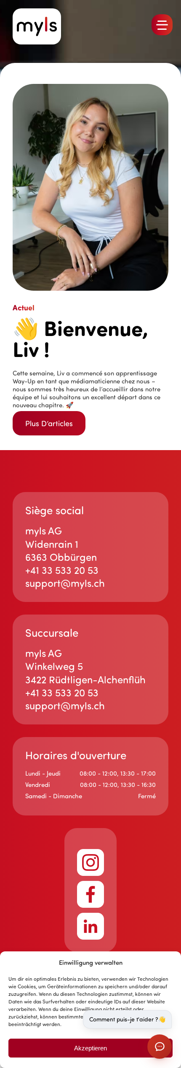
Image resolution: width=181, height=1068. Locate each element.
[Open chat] (159, 1046)
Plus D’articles (49, 423)
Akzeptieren (90, 1048)
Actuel (24, 307)
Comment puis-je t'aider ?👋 (127, 1019)
